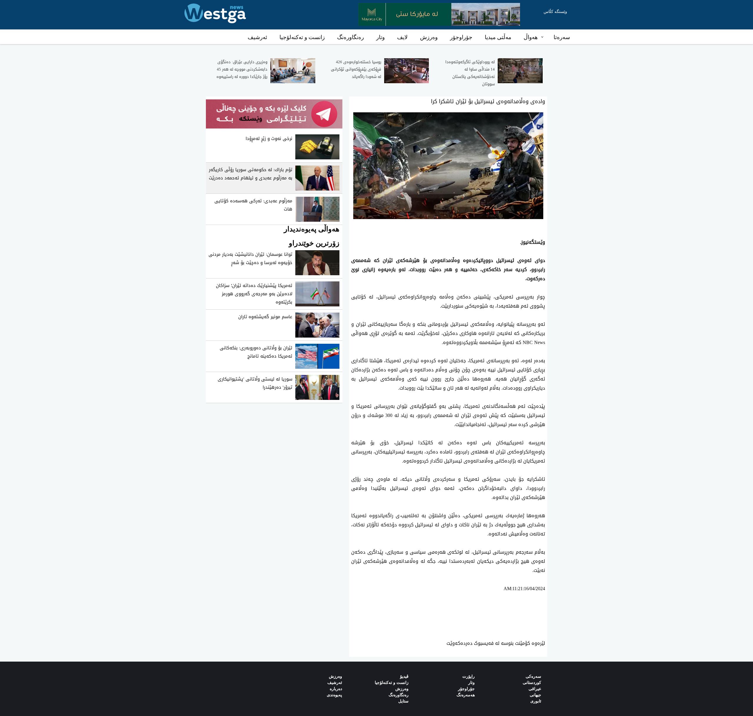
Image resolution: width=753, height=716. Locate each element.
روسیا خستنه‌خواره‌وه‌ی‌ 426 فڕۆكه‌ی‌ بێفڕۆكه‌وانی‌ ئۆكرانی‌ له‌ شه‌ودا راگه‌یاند (356, 69)
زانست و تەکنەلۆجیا (302, 37)
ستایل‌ (403, 701)
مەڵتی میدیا (498, 37)
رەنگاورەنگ (350, 37)
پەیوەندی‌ (334, 695)
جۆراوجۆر (461, 37)
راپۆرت (468, 676)
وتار (380, 37)
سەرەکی (533, 676)
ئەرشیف (257, 37)
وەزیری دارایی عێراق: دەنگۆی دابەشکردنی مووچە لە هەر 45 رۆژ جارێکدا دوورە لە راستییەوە (241, 69)
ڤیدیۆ (404, 676)
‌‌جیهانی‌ (535, 695)
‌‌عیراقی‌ (535, 689)
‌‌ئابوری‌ (535, 701)
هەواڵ (531, 37)
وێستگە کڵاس (555, 11)
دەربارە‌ (336, 689)
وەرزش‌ (335, 676)
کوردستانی (532, 682)
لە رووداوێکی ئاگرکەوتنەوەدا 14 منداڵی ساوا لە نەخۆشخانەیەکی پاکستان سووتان (470, 73)
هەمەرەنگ (466, 695)
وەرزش (429, 37)
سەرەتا (562, 37)
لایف (402, 37)
